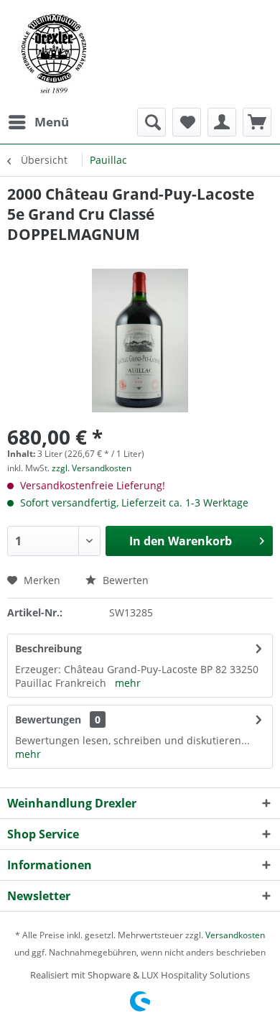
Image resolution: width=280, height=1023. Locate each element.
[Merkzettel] (186, 122)
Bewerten (124, 580)
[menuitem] (38, 122)
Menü (51, 122)
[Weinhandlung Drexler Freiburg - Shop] (140, 54)
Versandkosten (235, 935)
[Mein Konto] (221, 122)
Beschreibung (48, 648)
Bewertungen (48, 719)
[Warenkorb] (257, 122)
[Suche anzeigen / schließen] (151, 122)
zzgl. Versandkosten (91, 468)
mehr (128, 683)
